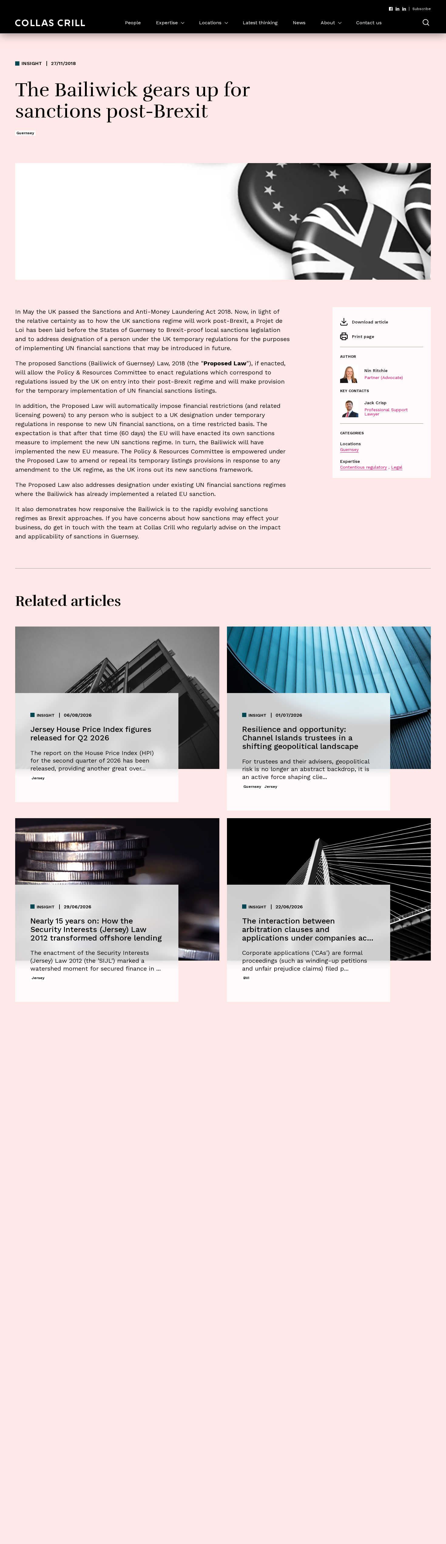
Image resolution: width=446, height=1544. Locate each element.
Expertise (167, 23)
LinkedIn (397, 9)
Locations (210, 23)
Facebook (391, 9)
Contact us (369, 23)
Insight (32, 63)
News (299, 23)
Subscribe (421, 9)
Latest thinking (260, 23)
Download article (370, 321)
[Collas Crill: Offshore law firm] (50, 22)
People (133, 23)
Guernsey (349, 449)
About (328, 23)
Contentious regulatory (363, 467)
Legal (396, 467)
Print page (363, 336)
